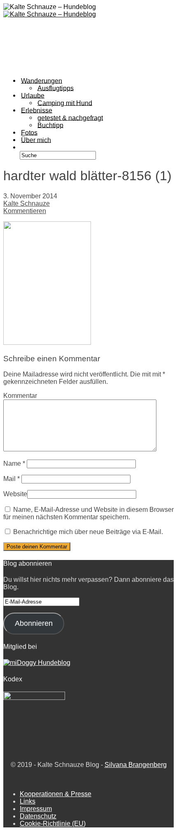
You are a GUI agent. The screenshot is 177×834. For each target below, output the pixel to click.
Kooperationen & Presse (55, 793)
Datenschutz (38, 816)
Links (27, 801)
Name (14, 463)
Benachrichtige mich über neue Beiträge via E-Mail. (88, 531)
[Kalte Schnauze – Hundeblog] (49, 14)
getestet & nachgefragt (70, 117)
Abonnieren (34, 623)
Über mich (36, 139)
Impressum (36, 808)
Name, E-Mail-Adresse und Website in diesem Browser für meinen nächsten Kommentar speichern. (88, 513)
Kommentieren (24, 210)
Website (15, 493)
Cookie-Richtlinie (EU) (53, 823)
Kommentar (20, 395)
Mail (11, 478)
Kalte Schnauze (26, 203)
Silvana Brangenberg (136, 764)
